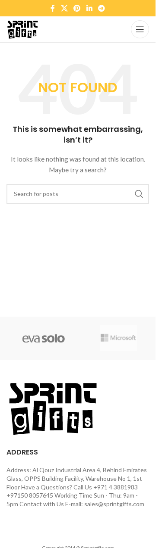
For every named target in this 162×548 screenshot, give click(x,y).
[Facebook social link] (53, 8)
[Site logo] (22, 28)
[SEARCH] (139, 194)
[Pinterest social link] (77, 8)
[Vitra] (43, 338)
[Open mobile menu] (140, 29)
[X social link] (64, 8)
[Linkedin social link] (89, 8)
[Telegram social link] (101, 8)
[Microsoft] (118, 338)
